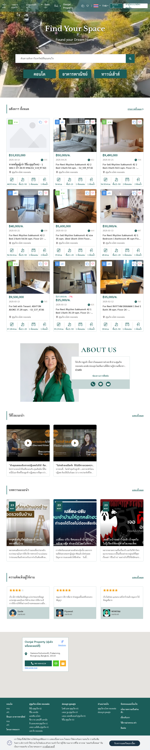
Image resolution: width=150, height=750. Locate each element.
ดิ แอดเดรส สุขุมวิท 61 (38, 723)
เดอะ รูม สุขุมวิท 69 (70, 712)
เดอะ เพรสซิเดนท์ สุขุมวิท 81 (74, 716)
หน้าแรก (4, 5)
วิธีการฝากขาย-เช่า (129, 722)
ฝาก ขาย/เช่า (115, 6)
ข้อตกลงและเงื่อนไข (129, 704)
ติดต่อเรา (47, 5)
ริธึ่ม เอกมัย (33, 712)
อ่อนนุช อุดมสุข (69, 704)
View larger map (31, 667)
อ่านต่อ (78, 369)
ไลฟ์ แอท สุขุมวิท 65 (70, 708)
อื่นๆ (56, 6)
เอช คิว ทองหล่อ (36, 731)
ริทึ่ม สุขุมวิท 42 (35, 708)
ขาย (8, 708)
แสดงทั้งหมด (138, 415)
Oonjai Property (68, 5)
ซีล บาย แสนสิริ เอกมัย (38, 719)
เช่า (7, 712)
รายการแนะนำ (15, 5)
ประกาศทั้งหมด (135, 109)
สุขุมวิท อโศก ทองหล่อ (39, 704)
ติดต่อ (123, 728)
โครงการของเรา (13, 729)
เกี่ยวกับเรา (125, 717)
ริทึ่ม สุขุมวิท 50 (68, 719)
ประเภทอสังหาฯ (31, 5)
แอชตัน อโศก (34, 716)
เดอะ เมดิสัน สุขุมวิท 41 (39, 727)
